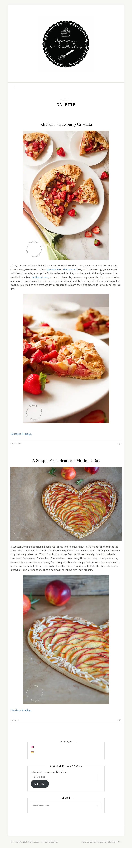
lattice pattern (40, 277)
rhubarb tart (70, 269)
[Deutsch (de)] (32, 752)
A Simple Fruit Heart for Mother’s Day (66, 461)
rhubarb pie (53, 269)
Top (118, 842)
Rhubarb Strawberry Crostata (66, 124)
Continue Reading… (21, 434)
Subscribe (39, 783)
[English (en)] (32, 747)
